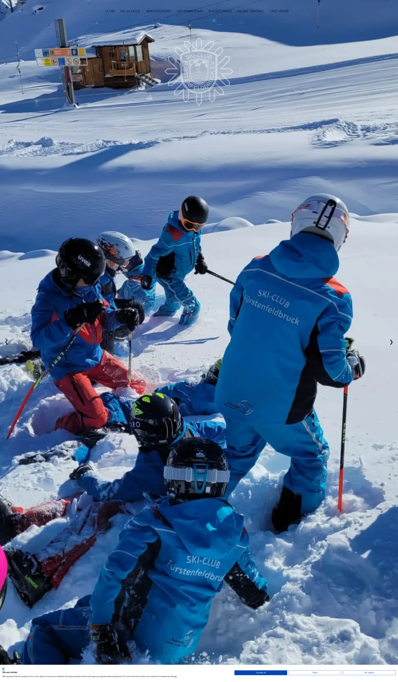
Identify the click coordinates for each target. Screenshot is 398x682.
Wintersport (158, 11)
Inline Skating (250, 11)
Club (109, 11)
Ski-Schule (130, 11)
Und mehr (279, 11)
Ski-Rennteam (190, 11)
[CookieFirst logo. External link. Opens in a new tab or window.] (3, 669)
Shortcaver (219, 11)
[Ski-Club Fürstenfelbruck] (199, 58)
